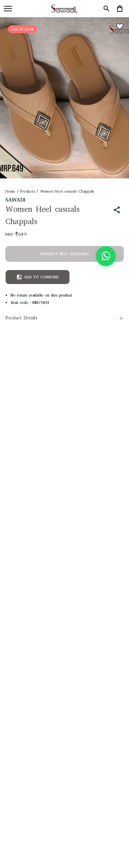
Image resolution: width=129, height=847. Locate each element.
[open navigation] (8, 8)
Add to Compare (41, 277)
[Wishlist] (119, 26)
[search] (106, 9)
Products (27, 191)
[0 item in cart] (120, 9)
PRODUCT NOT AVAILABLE (64, 254)
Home (10, 191)
